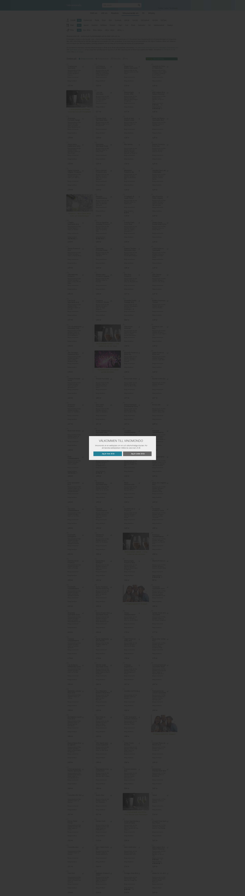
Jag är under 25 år (138, 454)
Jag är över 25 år (108, 454)
